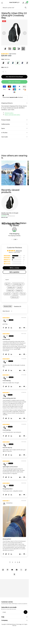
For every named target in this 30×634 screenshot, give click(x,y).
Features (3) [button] (14, 297)
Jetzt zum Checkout (14, 82)
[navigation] (4, 32)
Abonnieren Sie (25, 612)
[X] (21, 569)
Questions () (17, 306)
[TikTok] (25, 569)
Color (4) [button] (15, 294)
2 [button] (12, 562)
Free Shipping (14, 234)
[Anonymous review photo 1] (14, 521)
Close (14, 617)
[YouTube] (12, 569)
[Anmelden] (23, 3)
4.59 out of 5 (19, 250)
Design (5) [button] (19, 290)
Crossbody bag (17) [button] (18, 284)
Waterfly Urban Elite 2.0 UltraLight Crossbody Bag (9, 213)
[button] (5, 54)
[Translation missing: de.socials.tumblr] (14, 574)
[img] (6, 317)
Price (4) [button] (22, 294)
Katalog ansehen (2, 2)
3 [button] (15, 562)
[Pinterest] (7, 569)
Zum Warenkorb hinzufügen (14, 76)
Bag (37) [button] (7, 284)
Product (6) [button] (10, 290)
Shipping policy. (9, 113)
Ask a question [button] (14, 272)
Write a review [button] (14, 268)
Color (5, 59)
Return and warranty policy (12, 114)
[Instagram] (3, 569)
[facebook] (16, 569)
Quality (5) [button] (7, 294)
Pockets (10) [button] (11, 287)
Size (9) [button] (19, 287)
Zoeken (25, 7)
